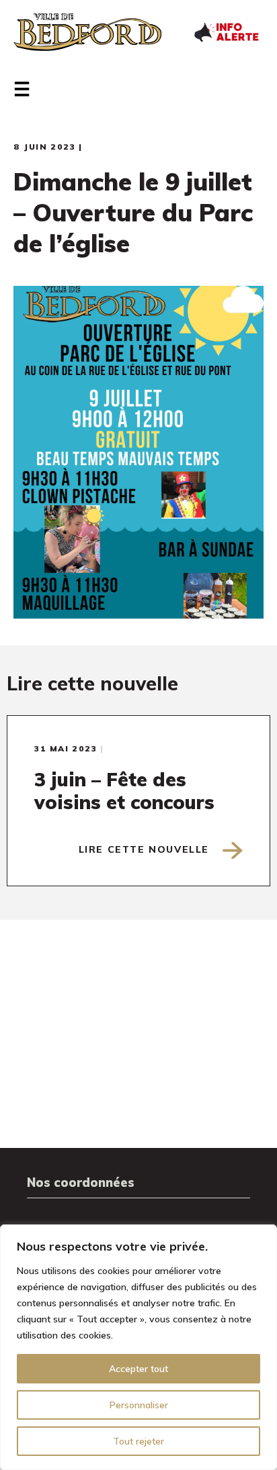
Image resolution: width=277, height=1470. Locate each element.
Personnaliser (139, 1405)
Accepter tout (138, 1369)
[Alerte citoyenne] (226, 31)
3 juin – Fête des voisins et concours (124, 791)
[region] (138, 1347)
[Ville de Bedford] (87, 32)
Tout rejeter (138, 1441)
